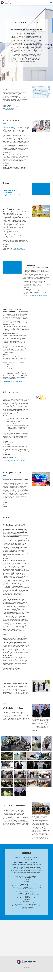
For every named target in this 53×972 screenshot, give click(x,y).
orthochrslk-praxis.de (19, 249)
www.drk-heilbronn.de (8, 504)
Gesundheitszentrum (26, 22)
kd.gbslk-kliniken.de (8, 109)
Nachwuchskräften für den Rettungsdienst (13, 499)
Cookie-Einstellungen (27, 967)
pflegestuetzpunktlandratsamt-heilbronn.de (14, 460)
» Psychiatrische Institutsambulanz (12, 195)
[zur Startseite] (8, 2)
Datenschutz (40, 966)
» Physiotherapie (7, 192)
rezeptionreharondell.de (29, 295)
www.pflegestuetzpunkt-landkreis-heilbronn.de (14, 461)
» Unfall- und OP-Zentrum (10, 190)
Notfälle (26, 853)
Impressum (33, 966)
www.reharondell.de (42, 295)
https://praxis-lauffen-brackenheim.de (12, 251)
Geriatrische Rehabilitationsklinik (13, 127)
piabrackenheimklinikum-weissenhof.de (13, 381)
